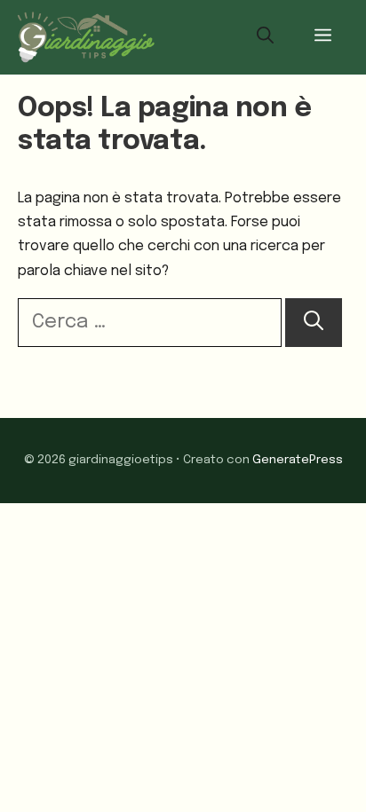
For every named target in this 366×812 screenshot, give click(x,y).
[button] (265, 37)
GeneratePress (297, 459)
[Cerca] (313, 322)
